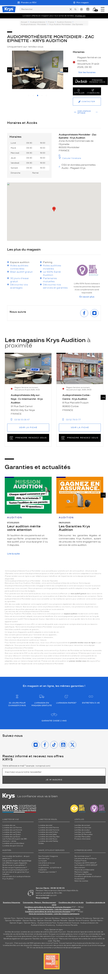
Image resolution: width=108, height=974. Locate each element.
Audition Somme (64, 22)
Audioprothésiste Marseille (66, 925)
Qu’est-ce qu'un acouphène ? (14, 865)
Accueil (24, 22)
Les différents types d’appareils (14, 863)
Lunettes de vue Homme (12, 830)
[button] (94, 9)
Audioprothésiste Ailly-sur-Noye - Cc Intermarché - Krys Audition (27, 399)
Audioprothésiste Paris (47, 923)
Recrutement (79, 867)
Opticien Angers (16, 923)
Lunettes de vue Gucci (11, 837)
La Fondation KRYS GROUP (85, 865)
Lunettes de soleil (45, 825)
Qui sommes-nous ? (82, 856)
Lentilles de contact (82, 825)
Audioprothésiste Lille (89, 923)
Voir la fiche (28, 427)
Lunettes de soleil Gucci (47, 839)
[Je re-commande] (88, 9)
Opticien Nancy (30, 923)
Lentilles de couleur (82, 830)
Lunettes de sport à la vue (12, 846)
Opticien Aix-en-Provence (78, 920)
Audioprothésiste (37, 22)
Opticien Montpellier (13, 920)
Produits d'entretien (82, 839)
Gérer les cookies (81, 881)
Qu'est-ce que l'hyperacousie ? (14, 867)
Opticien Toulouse (24, 918)
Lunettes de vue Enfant (11, 832)
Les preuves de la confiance (85, 858)
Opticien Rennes (29, 920)
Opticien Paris (9, 918)
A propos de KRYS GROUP (85, 863)
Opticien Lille (98, 918)
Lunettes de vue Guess (11, 834)
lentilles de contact (12, 932)
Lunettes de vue (8, 825)
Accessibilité (79, 879)
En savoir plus (86, 297)
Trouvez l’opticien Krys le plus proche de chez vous (79, 943)
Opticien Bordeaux (52, 918)
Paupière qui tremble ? (47, 872)
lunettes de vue (27, 932)
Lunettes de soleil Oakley (48, 841)
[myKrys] (82, 9)
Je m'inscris (54, 780)
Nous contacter (42, 898)
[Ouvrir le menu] (102, 9)
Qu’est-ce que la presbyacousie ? (15, 870)
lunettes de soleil (40, 932)
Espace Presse (80, 861)
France (51, 22)
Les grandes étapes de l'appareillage (16, 861)
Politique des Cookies (83, 874)
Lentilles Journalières (82, 832)
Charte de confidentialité (84, 870)
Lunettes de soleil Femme (48, 827)
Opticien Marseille (60, 920)
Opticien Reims (96, 920)
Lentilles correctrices (82, 827)
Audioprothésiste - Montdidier (33, 24)
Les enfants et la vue (46, 863)
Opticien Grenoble (44, 920)
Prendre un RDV (28, 2)
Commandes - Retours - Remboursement (39, 902)
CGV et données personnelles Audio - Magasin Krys (78, 166)
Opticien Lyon (37, 918)
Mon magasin (82, 2)
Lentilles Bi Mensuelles (83, 834)
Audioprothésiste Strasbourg (43, 925)
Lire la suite (13, 553)
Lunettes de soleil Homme (48, 830)
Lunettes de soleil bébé (47, 834)
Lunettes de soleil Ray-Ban (49, 837)
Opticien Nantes (67, 918)
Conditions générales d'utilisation (87, 876)
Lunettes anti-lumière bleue (13, 843)
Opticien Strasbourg (83, 918)
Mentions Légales (81, 872)
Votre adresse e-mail (26, 766)
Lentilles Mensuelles (82, 837)
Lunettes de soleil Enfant (48, 832)
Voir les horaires (86, 72)
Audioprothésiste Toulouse (68, 923)
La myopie (42, 861)
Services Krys (43, 858)
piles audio (53, 932)
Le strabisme (43, 865)
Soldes (41, 843)
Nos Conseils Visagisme (48, 856)
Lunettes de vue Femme (12, 827)
